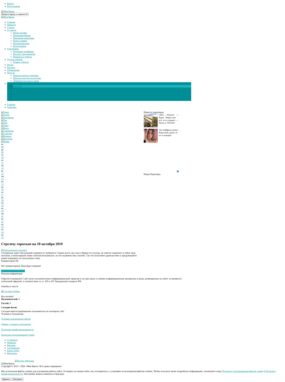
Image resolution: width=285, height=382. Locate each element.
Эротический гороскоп (15, 250)
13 (2, 173)
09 (2, 152)
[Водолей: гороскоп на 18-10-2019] (6, 139)
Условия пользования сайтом (16, 319)
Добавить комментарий (13, 271)
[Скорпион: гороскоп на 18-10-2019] (7, 131)
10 (2, 157)
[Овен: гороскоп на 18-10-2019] (5, 112)
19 (2, 205)
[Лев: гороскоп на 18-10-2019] (4, 123)
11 (2, 163)
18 (2, 200)
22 (2, 221)
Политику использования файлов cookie (242, 371)
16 (2, 189)
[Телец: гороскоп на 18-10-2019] (5, 115)
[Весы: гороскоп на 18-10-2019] (5, 128)
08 (2, 147)
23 (2, 227)
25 (2, 237)
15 (2, 184)
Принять (6, 379)
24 (2, 232)
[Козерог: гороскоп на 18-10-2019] (6, 136)
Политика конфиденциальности (17, 329)
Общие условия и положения (16, 324)
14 (2, 179)
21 (2, 216)
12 (2, 168)
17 (2, 195)
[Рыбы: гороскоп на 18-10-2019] (5, 141)
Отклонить (17, 379)
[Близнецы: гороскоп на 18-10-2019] (7, 117)
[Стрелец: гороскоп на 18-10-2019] (6, 133)
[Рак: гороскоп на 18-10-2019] (4, 120)
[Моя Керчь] (7, 11)
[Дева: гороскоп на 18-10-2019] (4, 125)
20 (2, 211)
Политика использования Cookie (17, 335)
